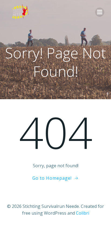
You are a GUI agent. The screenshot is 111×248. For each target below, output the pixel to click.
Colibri (82, 213)
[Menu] (99, 12)
